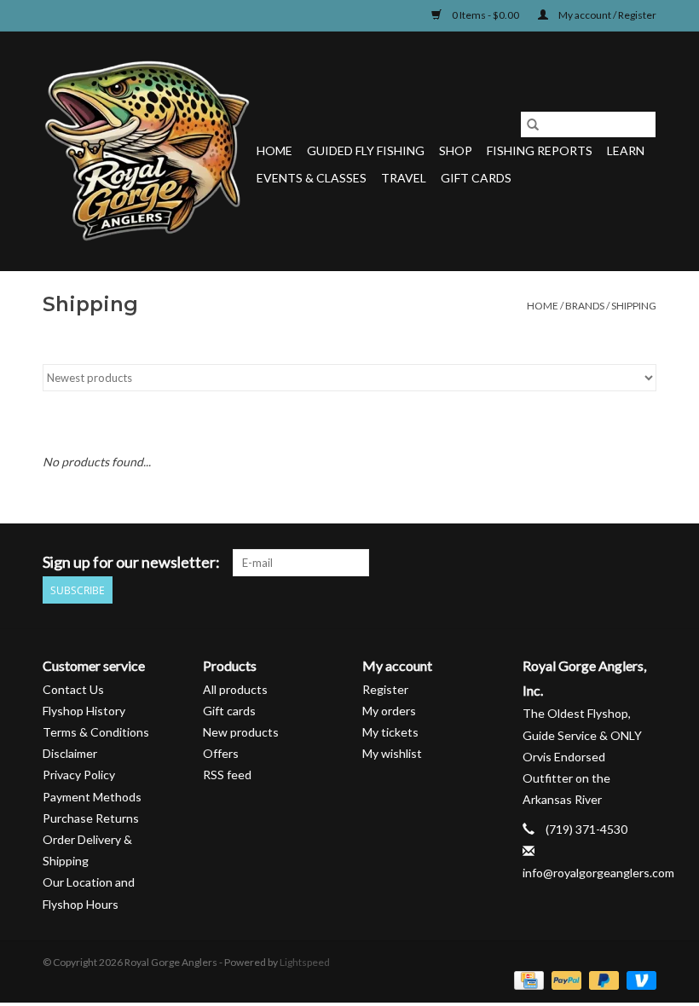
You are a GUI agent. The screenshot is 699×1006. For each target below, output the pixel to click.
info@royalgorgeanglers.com (598, 872)
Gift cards (476, 178)
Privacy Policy (79, 774)
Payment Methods (92, 796)
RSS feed (227, 774)
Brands (584, 305)
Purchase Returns (91, 818)
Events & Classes (312, 178)
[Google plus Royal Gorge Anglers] (583, 562)
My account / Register (606, 15)
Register (385, 689)
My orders (389, 710)
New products (241, 732)
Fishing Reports (539, 150)
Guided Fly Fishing (366, 150)
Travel (403, 178)
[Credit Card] (526, 979)
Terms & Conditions (96, 732)
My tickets (390, 732)
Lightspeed (305, 962)
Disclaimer (70, 753)
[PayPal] (564, 979)
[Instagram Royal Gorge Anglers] (642, 562)
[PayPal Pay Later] (602, 979)
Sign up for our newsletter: (131, 562)
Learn (625, 150)
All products (235, 689)
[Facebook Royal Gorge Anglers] (523, 562)
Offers (221, 753)
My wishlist (392, 753)
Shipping (633, 305)
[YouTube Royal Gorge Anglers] (613, 562)
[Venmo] (638, 979)
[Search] (533, 124)
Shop (455, 150)
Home (274, 150)
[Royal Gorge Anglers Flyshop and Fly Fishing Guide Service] (147, 151)
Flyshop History (84, 710)
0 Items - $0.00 (485, 15)
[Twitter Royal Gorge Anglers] (553, 562)
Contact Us (73, 689)
